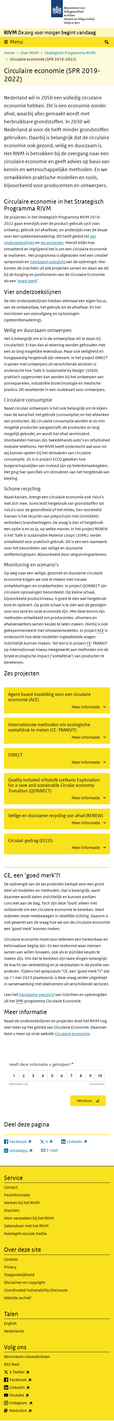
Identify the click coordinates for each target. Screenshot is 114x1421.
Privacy (10, 1266)
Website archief (17, 1297)
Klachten (12, 1210)
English (10, 1323)
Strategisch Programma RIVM (70, 52)
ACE (100, 630)
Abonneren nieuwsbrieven (27, 1356)
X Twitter (31, 1371)
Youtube (31, 1395)
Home (9, 52)
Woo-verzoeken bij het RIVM (29, 1218)
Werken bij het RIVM (22, 1202)
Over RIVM (29, 52)
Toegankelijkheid (19, 1274)
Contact (10, 1187)
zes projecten (52, 242)
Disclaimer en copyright (24, 1282)
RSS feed (11, 1364)
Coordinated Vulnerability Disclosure (36, 1290)
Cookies (11, 1259)
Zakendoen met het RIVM (26, 1225)
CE (89, 643)
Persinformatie (17, 1194)
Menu (16, 42)
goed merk (27, 280)
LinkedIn (31, 1387)
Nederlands (14, 1331)
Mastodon (32, 1410)
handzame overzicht (36, 994)
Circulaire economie (72, 1033)
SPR (19, 1000)
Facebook (32, 1379)
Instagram (33, 1402)
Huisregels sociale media (25, 1233)
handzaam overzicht (48, 261)
